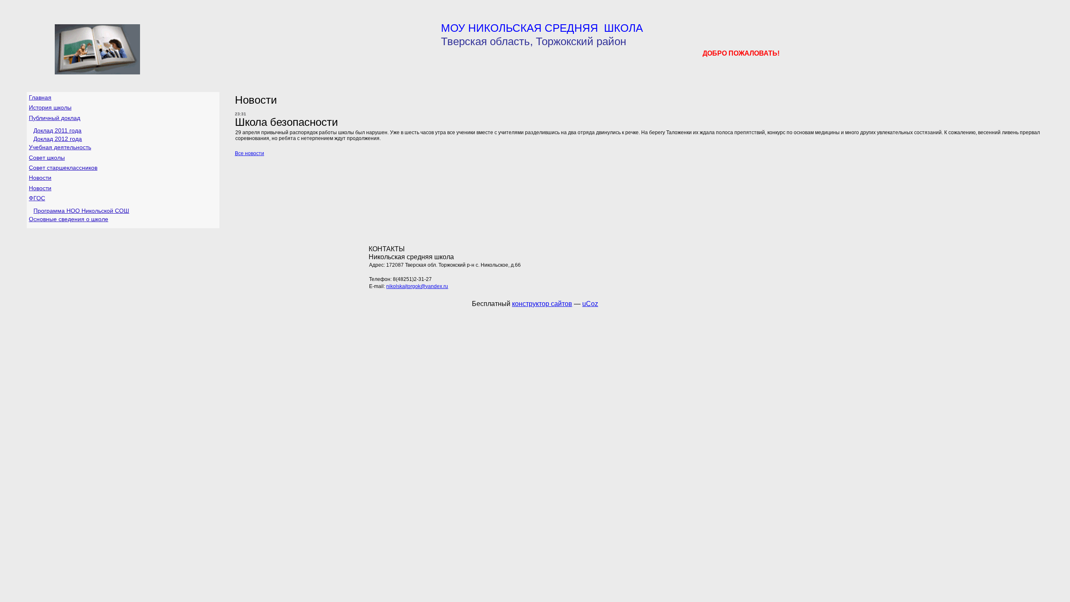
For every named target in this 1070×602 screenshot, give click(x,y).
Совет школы (47, 157)
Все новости (249, 153)
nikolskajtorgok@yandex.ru (417, 286)
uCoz (590, 303)
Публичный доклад (54, 118)
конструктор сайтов (542, 303)
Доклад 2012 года (57, 138)
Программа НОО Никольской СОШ (81, 210)
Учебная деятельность (60, 147)
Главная (40, 97)
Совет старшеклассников (63, 167)
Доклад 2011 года (57, 130)
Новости (40, 177)
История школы (50, 107)
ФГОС (37, 198)
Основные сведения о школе (68, 219)
